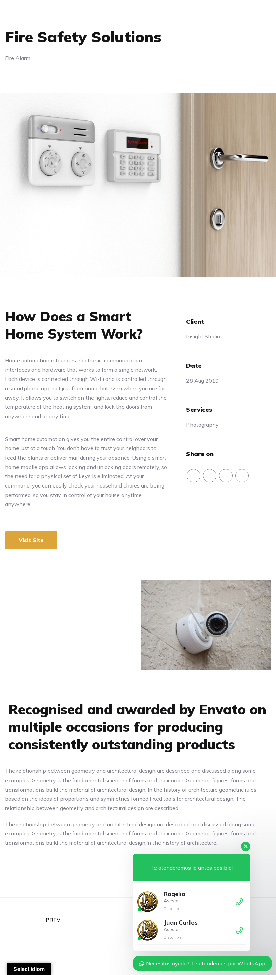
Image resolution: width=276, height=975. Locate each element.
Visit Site (31, 540)
